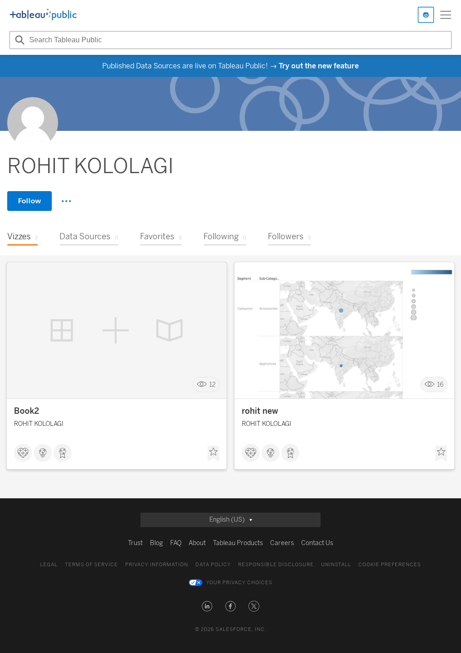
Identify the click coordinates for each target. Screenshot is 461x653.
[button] (207, 606)
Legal (49, 565)
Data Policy (213, 565)
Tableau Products (238, 543)
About (197, 543)
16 (440, 385)
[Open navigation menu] (446, 15)
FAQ (175, 543)
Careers (282, 543)
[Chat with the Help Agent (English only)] (426, 15)
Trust (135, 543)
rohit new (260, 411)
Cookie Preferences (389, 565)
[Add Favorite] (213, 454)
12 (212, 385)
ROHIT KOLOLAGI (38, 424)
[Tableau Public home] (43, 15)
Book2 (26, 411)
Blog (156, 543)
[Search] (18, 40)
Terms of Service (91, 565)
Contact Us (317, 543)
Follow (29, 201)
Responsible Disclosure (276, 565)
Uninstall (336, 565)
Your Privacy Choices (239, 583)
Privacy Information (156, 565)
